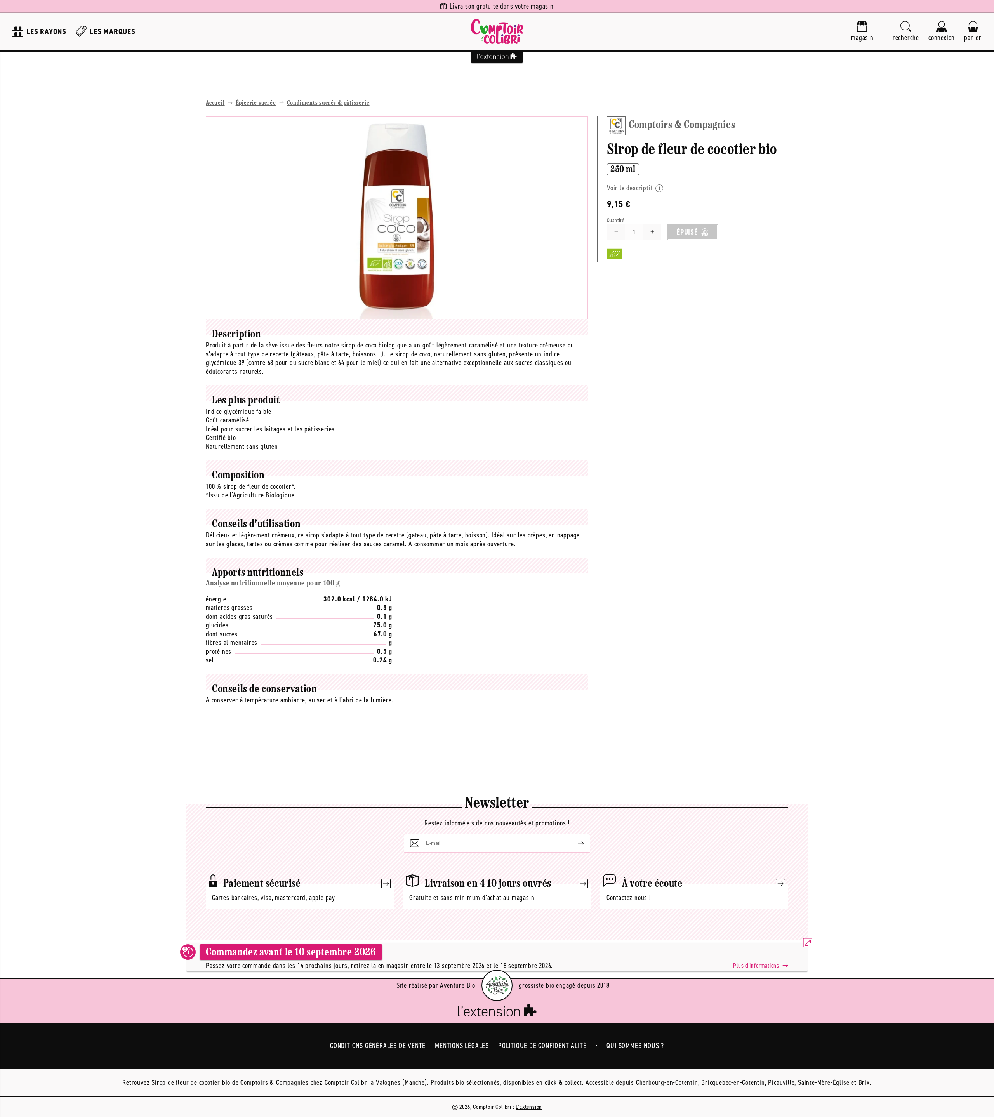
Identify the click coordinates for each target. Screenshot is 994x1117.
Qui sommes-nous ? (635, 1045)
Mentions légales (462, 1045)
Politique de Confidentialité (542, 1045)
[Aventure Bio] (497, 985)
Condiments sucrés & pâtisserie (328, 103)
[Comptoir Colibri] (497, 31)
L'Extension (529, 1107)
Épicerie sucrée (256, 103)
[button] (906, 31)
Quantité (615, 220)
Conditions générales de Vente (378, 1045)
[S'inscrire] (574, 843)
